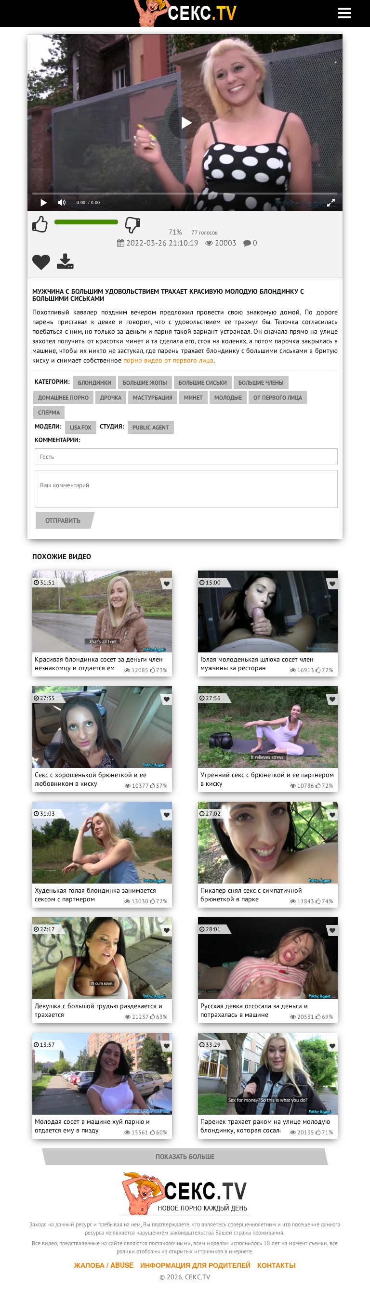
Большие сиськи (203, 382)
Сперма (49, 412)
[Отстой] (132, 225)
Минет (193, 397)
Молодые (228, 397)
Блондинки (94, 382)
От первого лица (277, 397)
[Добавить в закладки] (166, 583)
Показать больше (185, 1156)
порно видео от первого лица (168, 360)
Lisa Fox (81, 427)
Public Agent (150, 427)
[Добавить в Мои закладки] (41, 262)
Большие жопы (145, 382)
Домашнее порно (63, 397)
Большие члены (261, 382)
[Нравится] (40, 225)
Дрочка (110, 397)
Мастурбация (152, 397)
